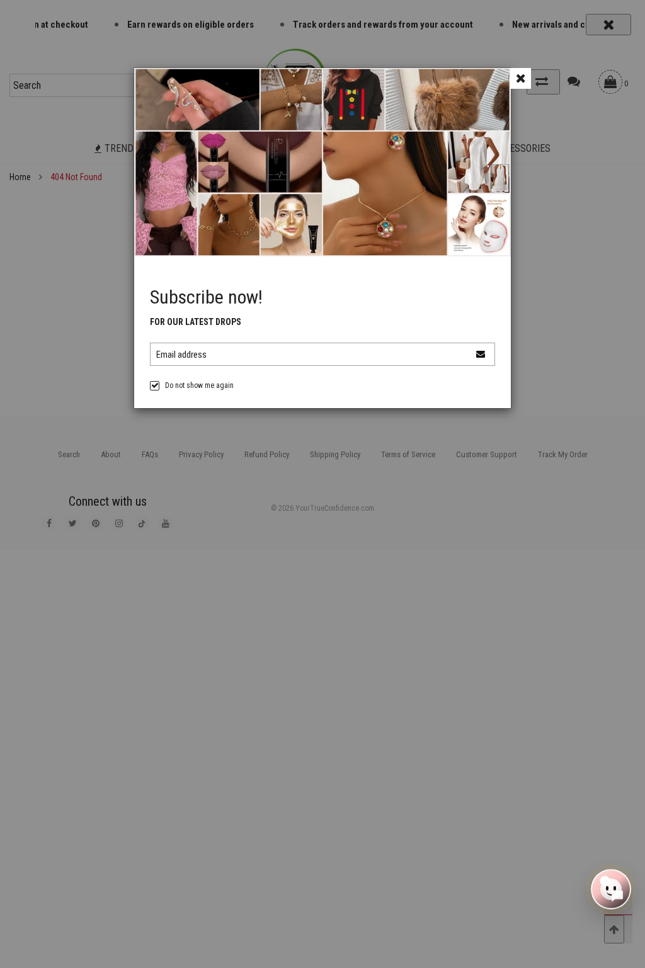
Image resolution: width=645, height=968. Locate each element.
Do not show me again (199, 385)
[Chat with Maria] (611, 888)
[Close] (520, 78)
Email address (181, 354)
